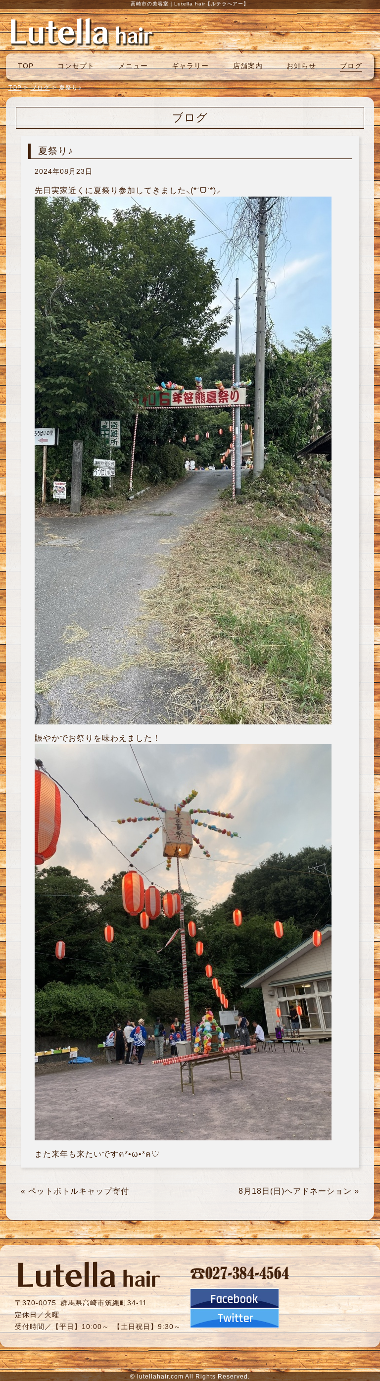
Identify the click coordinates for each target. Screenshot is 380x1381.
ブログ (351, 66)
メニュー (133, 66)
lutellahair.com (160, 1376)
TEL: (240, 1272)
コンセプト (76, 66)
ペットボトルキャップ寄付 (78, 1191)
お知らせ (301, 66)
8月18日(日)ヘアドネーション (295, 1191)
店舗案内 (248, 66)
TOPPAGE (81, 31)
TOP (26, 66)
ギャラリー (190, 66)
